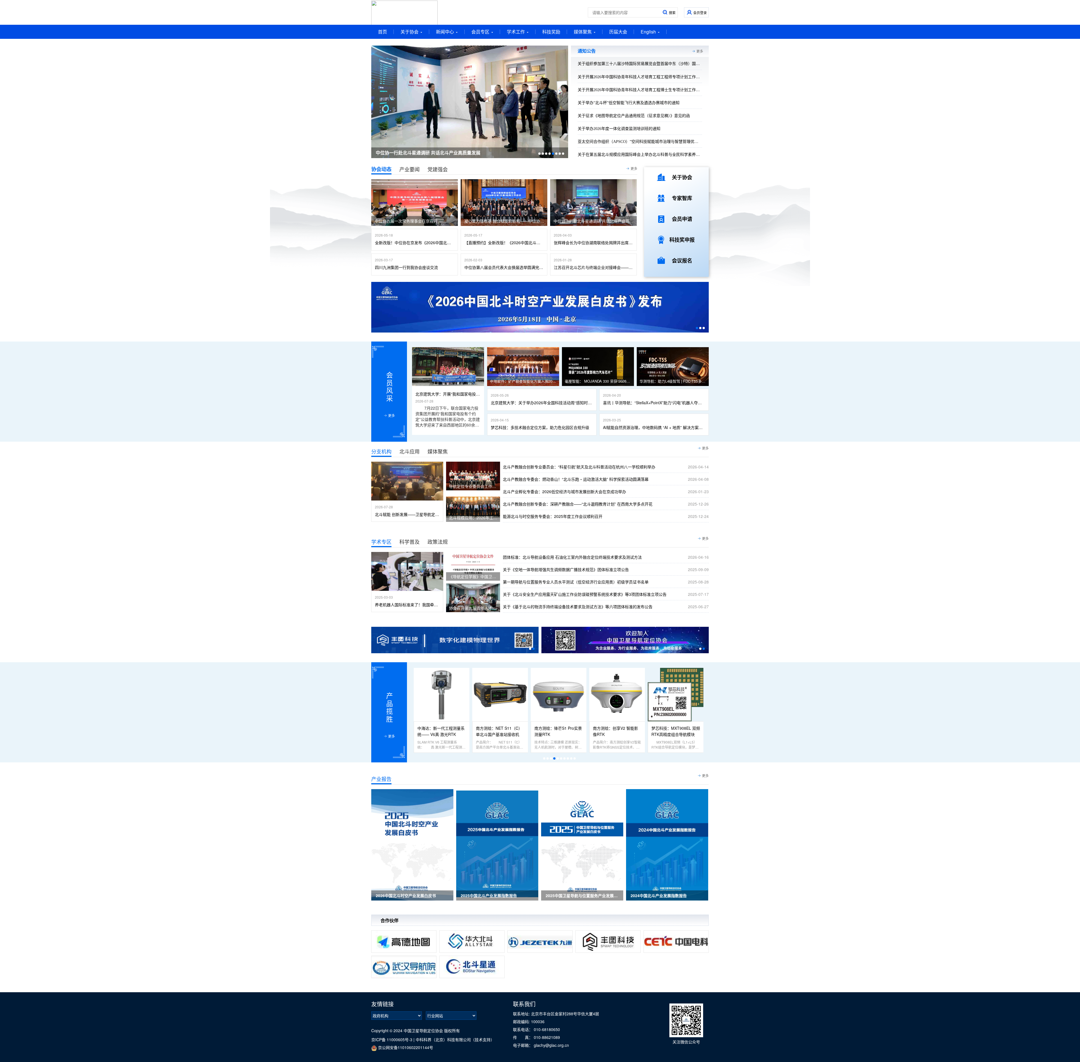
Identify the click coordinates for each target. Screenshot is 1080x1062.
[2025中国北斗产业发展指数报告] (497, 844)
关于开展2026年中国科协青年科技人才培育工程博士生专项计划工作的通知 (643, 90)
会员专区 (480, 31)
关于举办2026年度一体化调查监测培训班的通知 (619, 129)
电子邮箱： (523, 1045)
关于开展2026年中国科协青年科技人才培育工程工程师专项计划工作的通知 (643, 77)
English (648, 31)
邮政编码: (522, 1021)
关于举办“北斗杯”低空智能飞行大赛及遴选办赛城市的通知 (629, 103)
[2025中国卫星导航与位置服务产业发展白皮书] (582, 844)
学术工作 (516, 31)
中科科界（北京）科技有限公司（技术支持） (455, 1039)
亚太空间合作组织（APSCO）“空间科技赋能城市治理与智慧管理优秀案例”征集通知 (651, 142)
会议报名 (682, 260)
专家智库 (682, 198)
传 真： (523, 1037)
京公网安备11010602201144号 (405, 1047)
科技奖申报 (682, 239)
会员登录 (700, 12)
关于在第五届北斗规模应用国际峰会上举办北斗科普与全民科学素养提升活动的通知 (650, 154)
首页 (382, 31)
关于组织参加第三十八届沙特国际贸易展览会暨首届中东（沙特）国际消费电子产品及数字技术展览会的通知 (672, 64)
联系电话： (523, 1029)
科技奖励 (551, 31)
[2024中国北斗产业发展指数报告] (667, 844)
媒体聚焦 (583, 31)
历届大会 (618, 31)
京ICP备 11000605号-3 (391, 1039)
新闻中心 (445, 31)
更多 (699, 51)
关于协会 (409, 31)
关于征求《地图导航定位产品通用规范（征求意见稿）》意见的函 (634, 116)
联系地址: (522, 1013)
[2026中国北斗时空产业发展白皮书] (412, 844)
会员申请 (682, 219)
